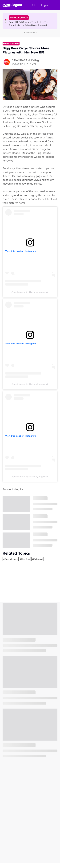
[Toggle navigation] (55, 5)
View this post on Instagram (20, 251)
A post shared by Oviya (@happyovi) (30, 292)
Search (34, 5)
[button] (5, 19)
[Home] (12, 5)
